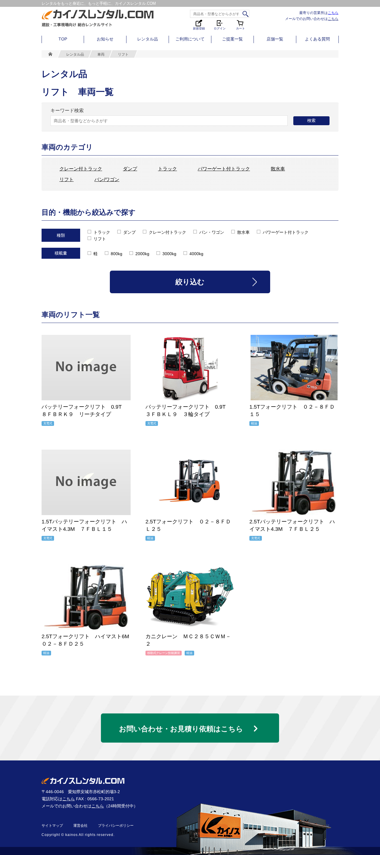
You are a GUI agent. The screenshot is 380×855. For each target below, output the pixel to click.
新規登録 (199, 28)
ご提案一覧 (232, 39)
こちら (333, 12)
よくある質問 (317, 39)
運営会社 (80, 825)
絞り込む (190, 282)
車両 (100, 54)
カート (241, 24)
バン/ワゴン (106, 179)
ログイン (220, 28)
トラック (167, 169)
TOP (62, 39)
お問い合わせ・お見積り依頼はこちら (181, 729)
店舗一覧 (275, 39)
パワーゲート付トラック (224, 169)
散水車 (278, 169)
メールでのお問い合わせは (311, 18)
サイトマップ (52, 825)
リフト (66, 179)
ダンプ (130, 169)
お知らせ (105, 39)
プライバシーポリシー (116, 825)
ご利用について (190, 39)
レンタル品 (147, 39)
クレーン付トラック (80, 169)
